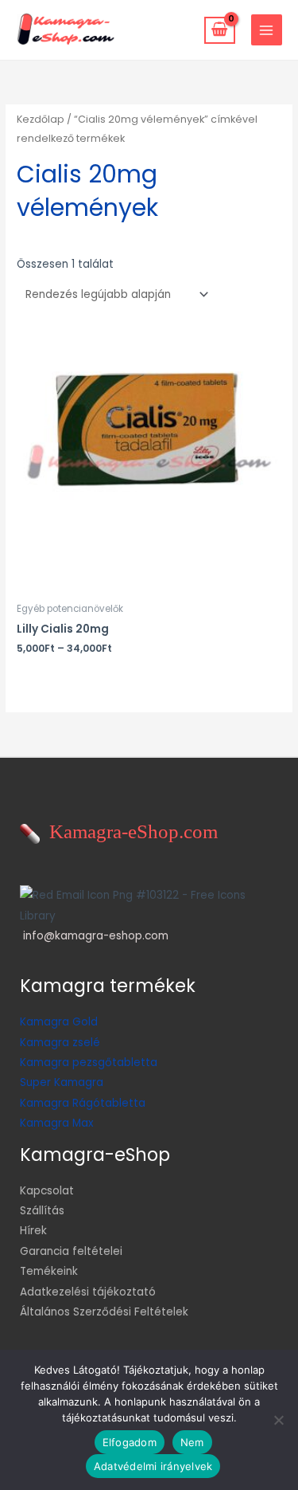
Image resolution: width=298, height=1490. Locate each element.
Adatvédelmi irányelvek (153, 1466)
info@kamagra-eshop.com (95, 935)
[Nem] (278, 1420)
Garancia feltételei (71, 1251)
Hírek (33, 1230)
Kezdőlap (40, 119)
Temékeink (49, 1271)
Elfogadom (130, 1442)
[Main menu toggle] (266, 29)
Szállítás (42, 1210)
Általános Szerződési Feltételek (104, 1311)
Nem (192, 1442)
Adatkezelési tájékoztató (88, 1292)
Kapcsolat (47, 1190)
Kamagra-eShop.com (129, 831)
